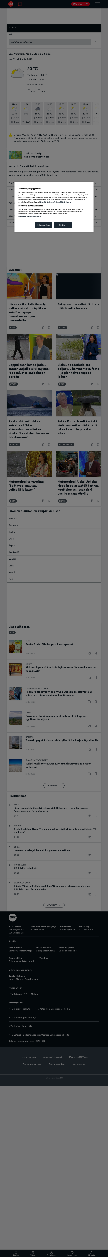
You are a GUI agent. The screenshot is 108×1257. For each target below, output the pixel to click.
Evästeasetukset (44, 225)
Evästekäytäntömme (47, 202)
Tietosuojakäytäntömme (62, 202)
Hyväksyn (63, 225)
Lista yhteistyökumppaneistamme (29, 216)
